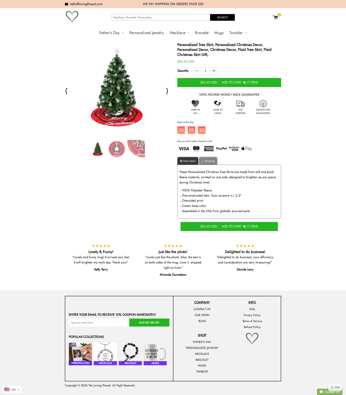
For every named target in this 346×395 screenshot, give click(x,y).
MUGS (202, 365)
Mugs (219, 32)
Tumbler (236, 32)
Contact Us (331, 391)
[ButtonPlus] (214, 70)
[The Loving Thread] (86, 16)
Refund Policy (252, 327)
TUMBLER (202, 371)
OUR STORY (202, 315)
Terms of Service (252, 321)
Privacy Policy (252, 315)
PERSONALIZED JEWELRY (202, 348)
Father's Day (109, 32)
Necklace (177, 32)
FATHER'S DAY (202, 342)
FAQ (252, 309)
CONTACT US (202, 309)
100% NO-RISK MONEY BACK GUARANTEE (229, 94)
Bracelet (202, 32)
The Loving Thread (99, 385)
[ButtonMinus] (197, 70)
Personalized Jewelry (146, 32)
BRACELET (202, 360)
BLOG (202, 321)
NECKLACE (202, 354)
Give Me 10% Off (149, 322)
